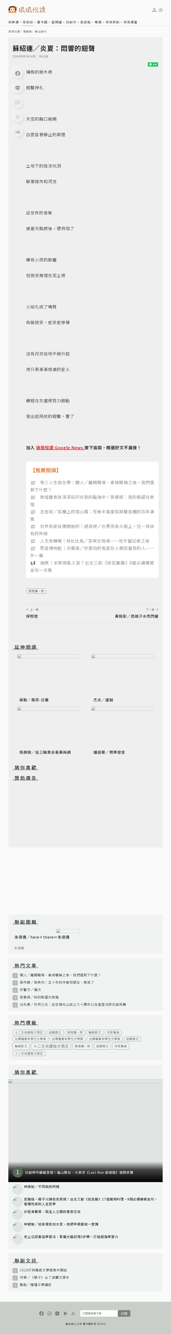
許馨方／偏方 (30, 989)
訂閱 (124, 1313)
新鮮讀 (13, 22)
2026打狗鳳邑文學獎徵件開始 (43, 1270)
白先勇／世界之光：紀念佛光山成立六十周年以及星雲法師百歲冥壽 (73, 1004)
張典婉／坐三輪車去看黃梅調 (45, 752)
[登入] (154, 10)
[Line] (18, 88)
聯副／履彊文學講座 (36, 1284)
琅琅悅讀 (14, 31)
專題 (98, 22)
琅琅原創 (113, 22)
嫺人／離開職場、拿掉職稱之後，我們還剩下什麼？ (60, 975)
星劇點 (85, 22)
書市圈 (42, 22)
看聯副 (28, 22)
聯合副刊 (41, 31)
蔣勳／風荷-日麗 (34, 699)
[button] (18, 102)
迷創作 (71, 22)
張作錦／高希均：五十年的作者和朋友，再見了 (57, 982)
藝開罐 (57, 22)
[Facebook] (18, 73)
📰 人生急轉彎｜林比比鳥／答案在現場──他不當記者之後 (90, 541)
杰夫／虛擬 (103, 699)
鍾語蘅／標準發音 (109, 752)
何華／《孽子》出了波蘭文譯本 (44, 1277)
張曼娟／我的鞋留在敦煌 (39, 997)
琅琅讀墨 (130, 22)
